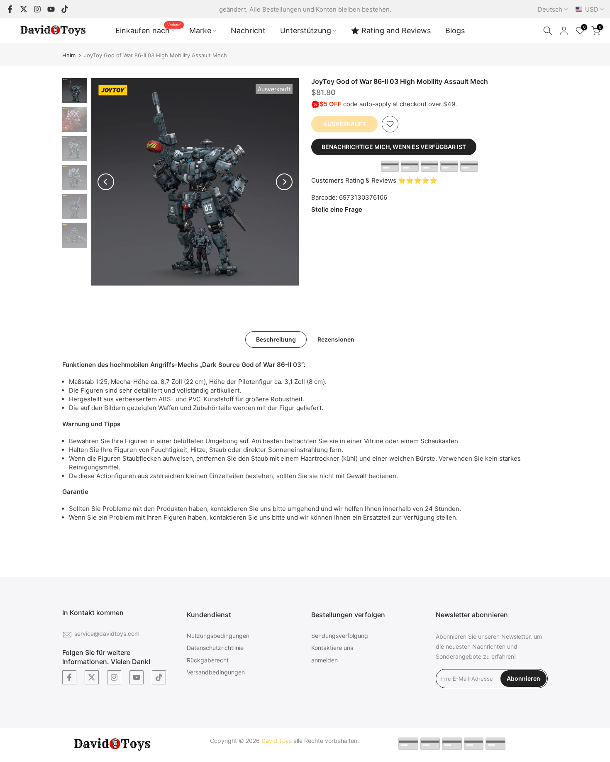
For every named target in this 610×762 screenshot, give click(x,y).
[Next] (284, 181)
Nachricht (248, 30)
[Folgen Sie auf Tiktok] (64, 9)
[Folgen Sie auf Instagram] (37, 9)
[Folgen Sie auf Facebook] (10, 9)
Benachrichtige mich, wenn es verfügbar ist (394, 146)
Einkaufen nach (148, 30)
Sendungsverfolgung (339, 635)
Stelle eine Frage (336, 209)
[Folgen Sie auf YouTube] (51, 9)
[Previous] (106, 181)
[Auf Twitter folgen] (23, 9)
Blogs (455, 30)
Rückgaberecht (208, 660)
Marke (200, 30)
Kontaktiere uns (332, 647)
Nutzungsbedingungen (218, 635)
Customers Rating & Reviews (354, 180)
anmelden (324, 660)
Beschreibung (276, 339)
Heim (69, 55)
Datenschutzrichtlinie (215, 647)
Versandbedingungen (216, 672)
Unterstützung (305, 30)
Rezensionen (335, 339)
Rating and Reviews (396, 30)
